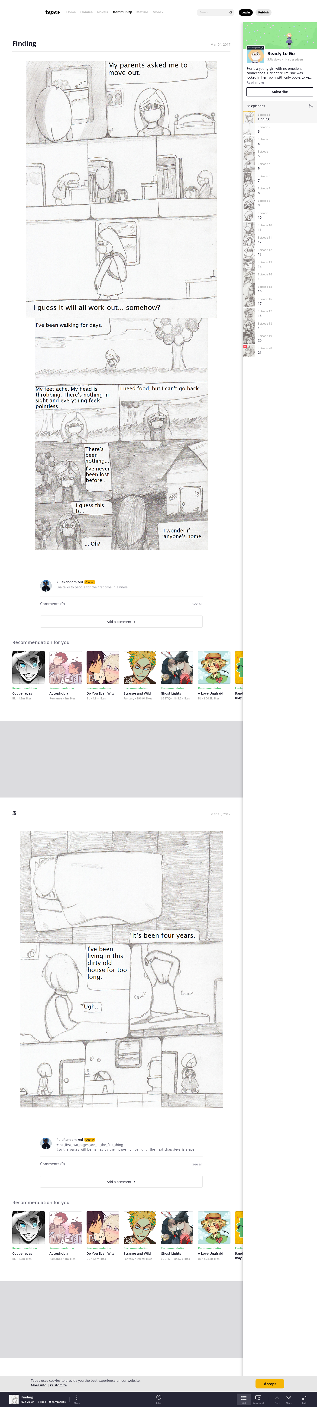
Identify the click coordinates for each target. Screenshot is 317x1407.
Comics (86, 12)
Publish (263, 12)
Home (71, 12)
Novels (102, 12)
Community (122, 12)
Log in (246, 12)
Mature (142, 12)
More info (38, 1385)
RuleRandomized (69, 582)
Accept (270, 1383)
